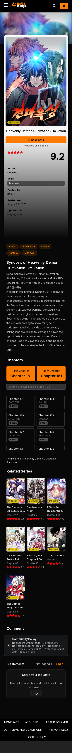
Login (59, 663)
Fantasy (13, 252)
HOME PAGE (11, 722)
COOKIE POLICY (36, 737)
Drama (45, 246)
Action (12, 246)
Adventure (29, 246)
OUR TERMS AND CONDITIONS (23, 729)
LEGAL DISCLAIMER (56, 722)
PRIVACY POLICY (58, 729)
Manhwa (14, 183)
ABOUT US (32, 722)
